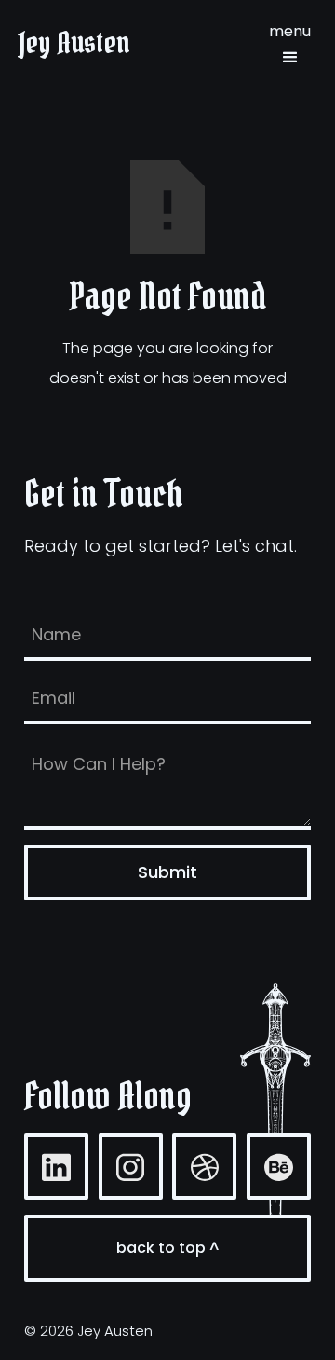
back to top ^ (167, 1247)
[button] (290, 43)
